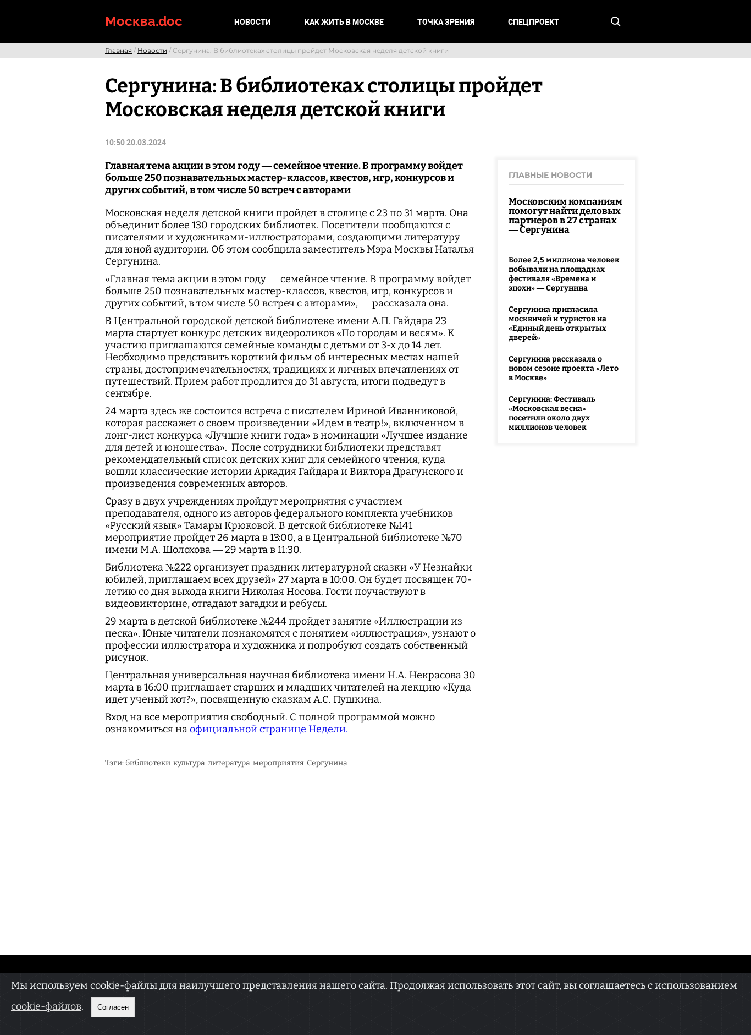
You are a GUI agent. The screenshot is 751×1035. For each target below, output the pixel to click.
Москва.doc (144, 21)
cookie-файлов (46, 1006)
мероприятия (278, 763)
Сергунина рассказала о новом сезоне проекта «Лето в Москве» (564, 368)
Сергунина (327, 763)
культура (189, 763)
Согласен (113, 1007)
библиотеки (147, 763)
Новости (252, 22)
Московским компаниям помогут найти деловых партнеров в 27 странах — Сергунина (565, 216)
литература (229, 763)
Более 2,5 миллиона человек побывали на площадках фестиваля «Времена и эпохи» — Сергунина (564, 274)
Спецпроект (533, 22)
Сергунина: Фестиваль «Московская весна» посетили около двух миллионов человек (552, 413)
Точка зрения (445, 22)
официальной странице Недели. (269, 729)
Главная (118, 50)
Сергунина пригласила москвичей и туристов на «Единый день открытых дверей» (557, 323)
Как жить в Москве (344, 22)
